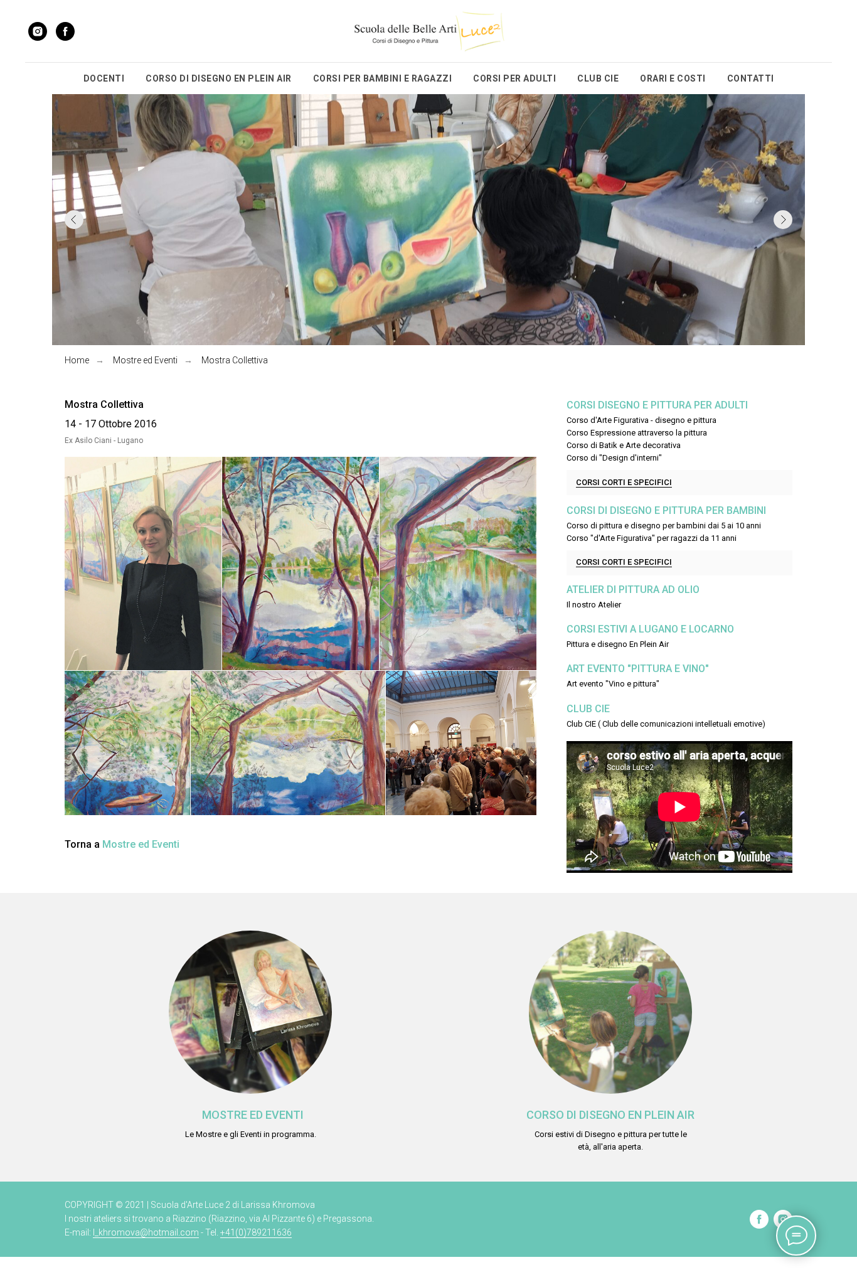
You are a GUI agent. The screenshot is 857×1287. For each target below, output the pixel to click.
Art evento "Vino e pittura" (613, 683)
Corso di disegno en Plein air (610, 1114)
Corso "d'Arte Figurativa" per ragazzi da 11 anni (652, 538)
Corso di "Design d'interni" (614, 457)
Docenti (104, 78)
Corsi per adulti (514, 78)
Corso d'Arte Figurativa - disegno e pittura (641, 420)
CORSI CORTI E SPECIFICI (624, 482)
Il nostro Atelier (594, 604)
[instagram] (37, 31)
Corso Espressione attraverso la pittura (637, 432)
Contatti (750, 78)
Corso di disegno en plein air (219, 78)
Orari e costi (673, 78)
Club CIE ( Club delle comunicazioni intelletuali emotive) (666, 724)
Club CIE (598, 78)
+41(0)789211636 (256, 1232)
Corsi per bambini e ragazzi (382, 78)
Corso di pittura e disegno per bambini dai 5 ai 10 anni (664, 525)
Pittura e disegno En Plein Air (618, 644)
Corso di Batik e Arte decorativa (624, 445)
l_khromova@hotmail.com (146, 1232)
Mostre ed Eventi (145, 360)
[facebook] (65, 31)
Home (77, 360)
